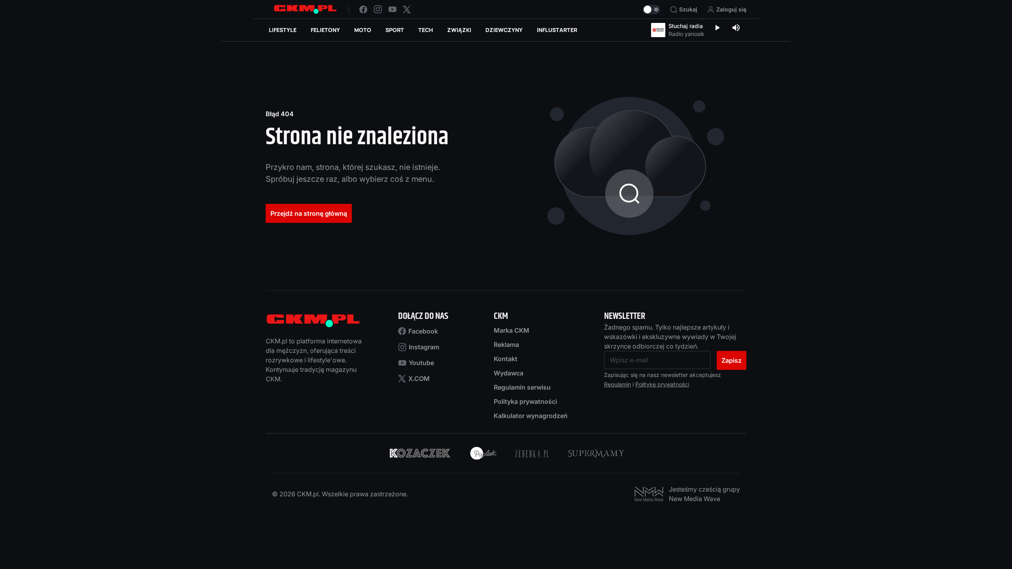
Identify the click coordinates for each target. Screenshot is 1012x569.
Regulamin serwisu (522, 387)
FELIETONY (325, 30)
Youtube (421, 363)
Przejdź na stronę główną (308, 213)
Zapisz (731, 360)
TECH (425, 30)
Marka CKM (511, 330)
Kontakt (505, 359)
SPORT (394, 30)
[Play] (717, 28)
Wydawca (508, 373)
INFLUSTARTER (557, 30)
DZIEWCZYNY (504, 30)
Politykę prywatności (662, 384)
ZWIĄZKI (459, 30)
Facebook (423, 331)
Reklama (506, 345)
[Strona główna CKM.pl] (305, 9)
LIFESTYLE (282, 30)
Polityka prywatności (525, 401)
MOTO (362, 30)
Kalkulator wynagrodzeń (531, 416)
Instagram (424, 347)
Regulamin (617, 384)
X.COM (419, 378)
